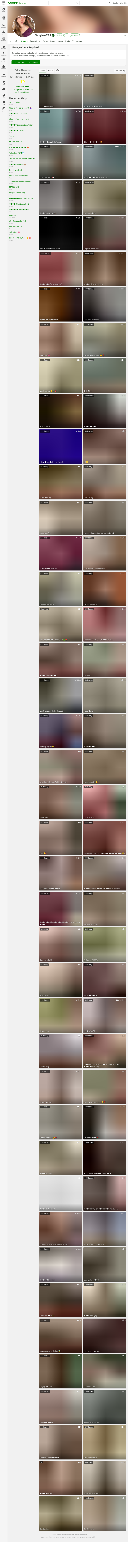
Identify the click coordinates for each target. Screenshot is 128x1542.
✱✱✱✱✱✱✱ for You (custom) (21, 198)
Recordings (35, 41)
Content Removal (71, 1537)
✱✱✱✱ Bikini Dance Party (19, 204)
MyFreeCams (81, 1537)
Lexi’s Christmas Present (18, 176)
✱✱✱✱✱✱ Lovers (16, 131)
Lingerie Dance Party (17, 193)
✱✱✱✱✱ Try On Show (18, 114)
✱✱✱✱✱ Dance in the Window (21, 125)
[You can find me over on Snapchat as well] (23, 81)
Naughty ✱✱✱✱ (15, 170)
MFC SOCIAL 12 (15, 142)
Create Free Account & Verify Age (25, 62)
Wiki (53, 1537)
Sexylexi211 (43, 35)
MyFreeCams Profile (24, 89)
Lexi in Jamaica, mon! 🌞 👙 (20, 238)
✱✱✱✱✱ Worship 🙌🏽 (17, 164)
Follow (59, 35)
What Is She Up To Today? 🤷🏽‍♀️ (20, 108)
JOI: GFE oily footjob (17, 102)
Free (50, 71)
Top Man (12, 136)
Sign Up (123, 3)
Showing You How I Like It (19, 119)
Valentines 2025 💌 (16, 153)
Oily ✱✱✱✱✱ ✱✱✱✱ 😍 (19, 147)
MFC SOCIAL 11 (15, 187)
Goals (52, 41)
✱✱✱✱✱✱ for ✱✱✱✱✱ (19, 210)
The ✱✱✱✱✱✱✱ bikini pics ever (21, 159)
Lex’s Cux (12, 215)
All (42, 71)
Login (115, 3)
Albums (24, 41)
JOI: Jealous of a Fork (17, 221)
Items (60, 41)
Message (74, 35)
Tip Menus (77, 41)
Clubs (45, 41)
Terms (57, 1537)
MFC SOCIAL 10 (15, 227)
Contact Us (63, 1537)
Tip (67, 35)
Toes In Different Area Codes (20, 181)
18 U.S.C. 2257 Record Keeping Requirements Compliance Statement (68, 1534)
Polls (67, 41)
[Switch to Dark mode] (109, 3)
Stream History (24, 92)
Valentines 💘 (14, 232)
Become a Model (90, 1537)
